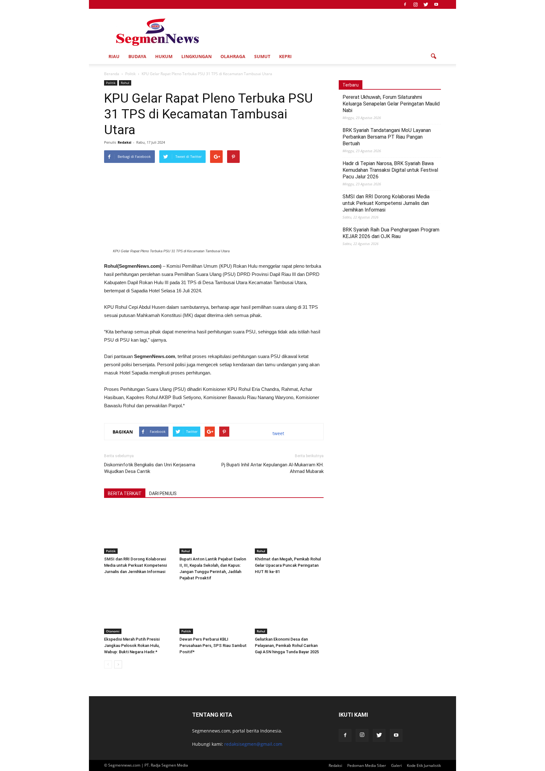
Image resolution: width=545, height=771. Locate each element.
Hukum (164, 56)
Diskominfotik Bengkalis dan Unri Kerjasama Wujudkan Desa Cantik (149, 468)
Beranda (111, 73)
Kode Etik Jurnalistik (424, 765)
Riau (114, 56)
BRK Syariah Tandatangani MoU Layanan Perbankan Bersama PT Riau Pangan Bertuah (387, 136)
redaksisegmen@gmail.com (253, 744)
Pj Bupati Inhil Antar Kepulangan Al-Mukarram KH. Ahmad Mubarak (272, 468)
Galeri (396, 765)
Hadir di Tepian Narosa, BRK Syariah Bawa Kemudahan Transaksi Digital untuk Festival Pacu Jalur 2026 (390, 170)
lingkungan (196, 56)
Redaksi (124, 142)
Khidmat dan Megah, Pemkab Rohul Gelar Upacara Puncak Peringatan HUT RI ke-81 (288, 565)
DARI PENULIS (163, 493)
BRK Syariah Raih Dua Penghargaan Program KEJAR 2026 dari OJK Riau (391, 233)
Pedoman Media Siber (366, 765)
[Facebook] (405, 4)
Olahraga (232, 56)
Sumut (262, 56)
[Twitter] (426, 4)
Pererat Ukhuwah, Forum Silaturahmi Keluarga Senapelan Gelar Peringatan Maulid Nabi (391, 103)
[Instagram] (415, 4)
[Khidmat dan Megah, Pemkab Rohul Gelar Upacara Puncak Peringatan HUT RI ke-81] (289, 530)
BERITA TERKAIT (125, 493)
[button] (433, 56)
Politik (110, 83)
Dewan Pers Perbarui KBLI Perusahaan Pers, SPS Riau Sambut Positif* (213, 645)
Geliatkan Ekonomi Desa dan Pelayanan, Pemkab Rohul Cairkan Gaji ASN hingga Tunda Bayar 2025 (287, 645)
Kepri (285, 56)
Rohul (125, 83)
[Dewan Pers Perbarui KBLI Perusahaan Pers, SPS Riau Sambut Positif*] (213, 610)
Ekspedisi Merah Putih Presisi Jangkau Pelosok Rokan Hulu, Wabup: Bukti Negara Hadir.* (132, 645)
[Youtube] (436, 4)
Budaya (137, 56)
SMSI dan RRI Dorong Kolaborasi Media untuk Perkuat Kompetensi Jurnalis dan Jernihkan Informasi (135, 565)
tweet (278, 433)
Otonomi (113, 631)
